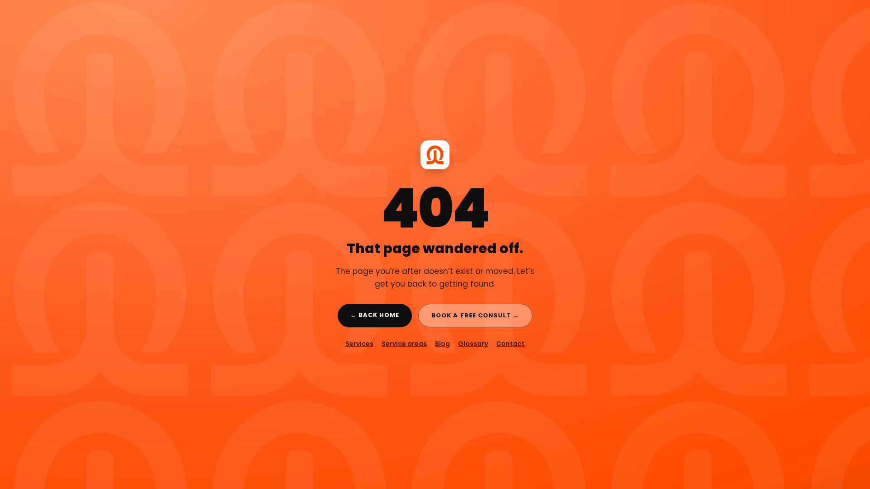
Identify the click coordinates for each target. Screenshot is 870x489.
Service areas (404, 343)
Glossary (473, 343)
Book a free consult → (475, 315)
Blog (442, 343)
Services (359, 343)
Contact (510, 343)
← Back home (374, 315)
